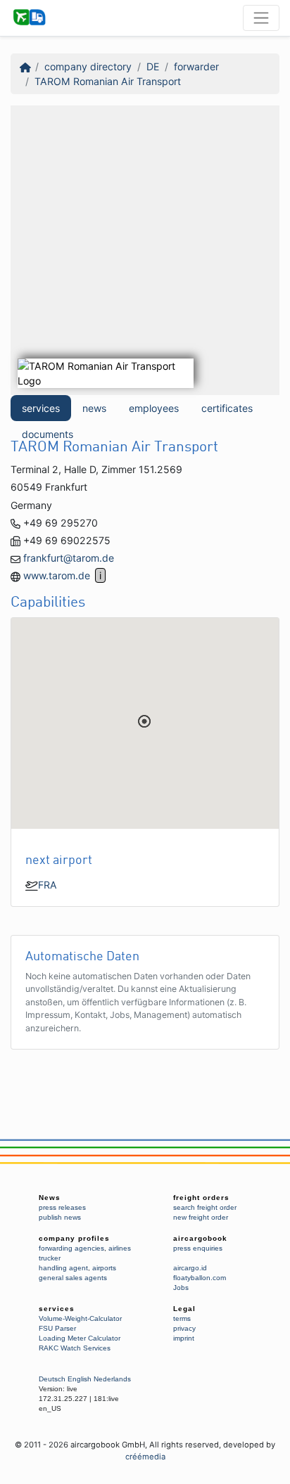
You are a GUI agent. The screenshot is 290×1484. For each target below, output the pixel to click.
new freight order (200, 1217)
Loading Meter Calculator (79, 1338)
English (80, 1379)
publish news (60, 1217)
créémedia (145, 1457)
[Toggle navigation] (261, 17)
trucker (50, 1258)
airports (104, 1268)
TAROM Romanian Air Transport (107, 81)
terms (182, 1318)
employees (154, 408)
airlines (119, 1248)
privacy (184, 1328)
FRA (47, 885)
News (50, 1197)
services (41, 408)
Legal (184, 1308)
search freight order (205, 1207)
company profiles (74, 1238)
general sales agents (73, 1278)
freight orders (201, 1197)
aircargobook (200, 1238)
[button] (144, 721)
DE (152, 66)
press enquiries (197, 1248)
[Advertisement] (145, 250)
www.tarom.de (56, 575)
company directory (88, 66)
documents (47, 434)
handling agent (63, 1268)
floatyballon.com (199, 1278)
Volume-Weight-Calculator (80, 1318)
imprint (183, 1338)
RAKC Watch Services (75, 1348)
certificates (227, 408)
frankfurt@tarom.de (68, 558)
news (94, 408)
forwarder (196, 66)
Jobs (181, 1287)
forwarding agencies (71, 1248)
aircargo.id (190, 1268)
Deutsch (52, 1379)
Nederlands (112, 1379)
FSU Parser (57, 1328)
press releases (62, 1207)
